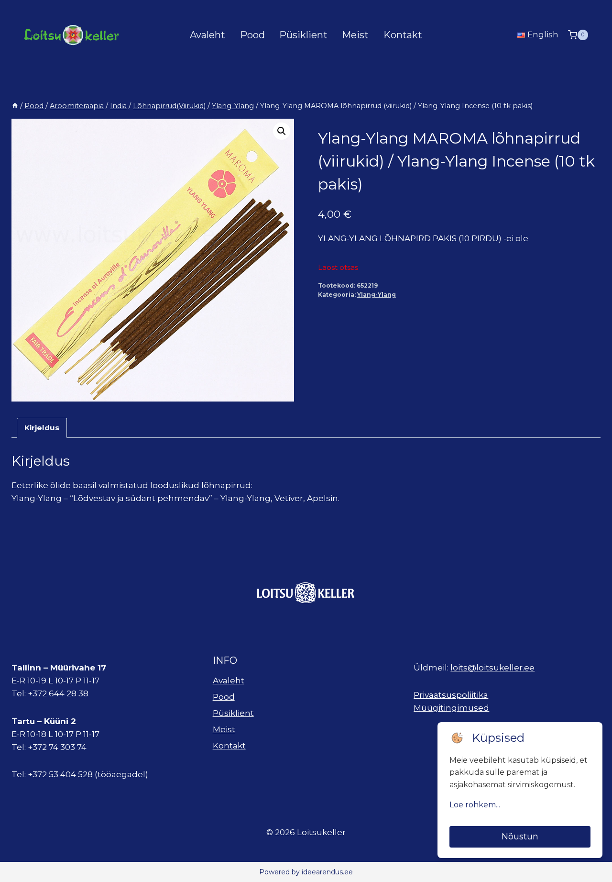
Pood (252, 35)
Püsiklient (303, 35)
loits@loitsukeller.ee (492, 667)
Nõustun (520, 836)
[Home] (14, 105)
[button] (281, 131)
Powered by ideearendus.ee (306, 872)
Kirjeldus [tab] (41, 427)
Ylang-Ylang (376, 294)
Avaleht (207, 35)
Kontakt (402, 35)
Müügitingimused (451, 708)
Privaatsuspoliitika (451, 695)
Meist (355, 35)
